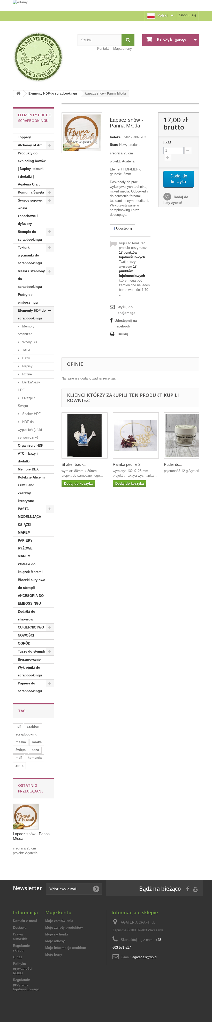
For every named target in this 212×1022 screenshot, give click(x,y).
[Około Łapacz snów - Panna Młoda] (26, 817)
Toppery (24, 137)
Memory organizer (26, 330)
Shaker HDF (31, 414)
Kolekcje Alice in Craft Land (31, 481)
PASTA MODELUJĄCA (29, 513)
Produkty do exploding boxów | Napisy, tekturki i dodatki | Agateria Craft (32, 168)
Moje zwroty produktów (64, 928)
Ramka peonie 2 (126, 464)
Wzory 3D (29, 342)
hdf (18, 726)
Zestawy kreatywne (26, 497)
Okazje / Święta (26, 402)
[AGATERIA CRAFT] (41, 57)
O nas (17, 957)
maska (21, 742)
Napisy (27, 366)
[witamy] (106, 5)
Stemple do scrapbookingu (30, 235)
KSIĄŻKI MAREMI (25, 528)
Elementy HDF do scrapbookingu (52, 93)
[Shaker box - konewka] (85, 435)
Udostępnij (123, 228)
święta (21, 750)
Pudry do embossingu (28, 298)
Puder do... (173, 464)
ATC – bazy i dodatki (28, 457)
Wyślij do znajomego (126, 310)
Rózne (26, 374)
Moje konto (58, 912)
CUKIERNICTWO (31, 627)
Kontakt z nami (25, 921)
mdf (19, 758)
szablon (33, 726)
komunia (35, 758)
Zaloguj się (187, 15)
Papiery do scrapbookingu (30, 687)
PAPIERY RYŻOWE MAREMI (25, 548)
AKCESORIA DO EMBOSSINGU (31, 599)
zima (19, 765)
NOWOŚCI (26, 635)
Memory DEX (28, 469)
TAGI (25, 350)
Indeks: (116, 137)
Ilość (167, 143)
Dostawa (19, 928)
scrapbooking (26, 734)
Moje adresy (55, 941)
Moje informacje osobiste (65, 948)
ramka (37, 742)
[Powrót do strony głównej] (18, 93)
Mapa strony (122, 49)
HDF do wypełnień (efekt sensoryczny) (30, 429)
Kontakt (103, 49)
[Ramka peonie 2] (136, 435)
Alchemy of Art (30, 145)
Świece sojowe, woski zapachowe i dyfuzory (30, 212)
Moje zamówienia (59, 921)
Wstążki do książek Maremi (30, 568)
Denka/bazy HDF (29, 386)
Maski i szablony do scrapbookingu (31, 279)
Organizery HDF (30, 445)
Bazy (25, 358)
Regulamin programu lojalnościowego (26, 984)
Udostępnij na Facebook (126, 323)
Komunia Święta (31, 192)
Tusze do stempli (31, 651)
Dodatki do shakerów (26, 615)
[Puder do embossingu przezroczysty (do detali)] (187, 435)
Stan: (114, 145)
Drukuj (123, 334)
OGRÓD (24, 643)
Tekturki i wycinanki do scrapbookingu (30, 255)
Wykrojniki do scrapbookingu (30, 671)
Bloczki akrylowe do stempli (31, 584)
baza (35, 750)
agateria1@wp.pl (144, 957)
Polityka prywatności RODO (22, 968)
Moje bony (53, 954)
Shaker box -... (74, 464)
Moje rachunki (56, 934)
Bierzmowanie (29, 659)
